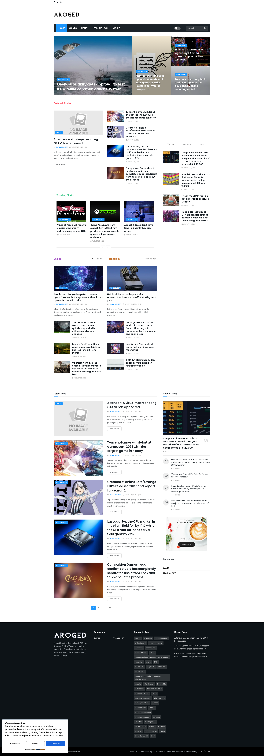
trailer (154, 731)
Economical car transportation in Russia (151, 657)
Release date (140, 708)
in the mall (139, 671)
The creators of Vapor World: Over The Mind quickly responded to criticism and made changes (84, 328)
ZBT (153, 736)
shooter (138, 722)
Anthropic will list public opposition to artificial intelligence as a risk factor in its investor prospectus (150, 82)
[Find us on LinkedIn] (61, 2)
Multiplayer (149, 684)
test (146, 731)
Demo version (140, 652)
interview (161, 667)
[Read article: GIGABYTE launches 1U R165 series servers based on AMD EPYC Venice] (115, 364)
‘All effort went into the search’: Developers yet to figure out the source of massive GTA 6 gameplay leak (86, 368)
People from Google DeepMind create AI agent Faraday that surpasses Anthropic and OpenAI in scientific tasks (78, 297)
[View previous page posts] (103, 247)
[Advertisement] (186, 118)
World (116, 28)
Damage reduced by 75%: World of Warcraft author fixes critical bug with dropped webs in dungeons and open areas (141, 328)
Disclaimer (159, 751)
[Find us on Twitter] (58, 2)
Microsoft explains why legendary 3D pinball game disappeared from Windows (190, 54)
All (93, 259)
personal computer (143, 698)
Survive (138, 731)
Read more (62, 164)
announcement (161, 638)
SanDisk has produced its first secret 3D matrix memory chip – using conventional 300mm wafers (196, 180)
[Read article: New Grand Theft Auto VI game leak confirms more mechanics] (115, 349)
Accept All (55, 743)
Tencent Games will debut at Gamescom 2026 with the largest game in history (141, 115)
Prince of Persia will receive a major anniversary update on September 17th (71, 228)
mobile (138, 684)
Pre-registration (141, 703)
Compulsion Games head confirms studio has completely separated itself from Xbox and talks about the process (141, 174)
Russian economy (142, 717)
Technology (101, 28)
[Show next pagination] (116, 608)
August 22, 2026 (98, 241)
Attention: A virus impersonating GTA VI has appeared (76, 141)
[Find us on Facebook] (54, 2)
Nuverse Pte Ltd (141, 693)
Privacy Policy (191, 751)
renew (152, 708)
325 (110, 607)
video (162, 731)
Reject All (35, 743)
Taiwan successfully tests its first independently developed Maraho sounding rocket (190, 84)
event (148, 662)
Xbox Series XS (141, 736)
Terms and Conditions (174, 751)
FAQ (155, 662)
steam (151, 726)
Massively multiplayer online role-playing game (149, 677)
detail (152, 652)
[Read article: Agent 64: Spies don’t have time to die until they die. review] (139, 211)
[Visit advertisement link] (186, 534)
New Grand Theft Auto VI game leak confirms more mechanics (140, 347)
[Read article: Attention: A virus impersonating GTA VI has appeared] (78, 123)
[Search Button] (205, 28)
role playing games (143, 712)
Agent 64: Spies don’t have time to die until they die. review (138, 228)
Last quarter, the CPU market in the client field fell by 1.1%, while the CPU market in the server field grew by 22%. (141, 152)
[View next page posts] (108, 247)
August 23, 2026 (80, 94)
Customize (15, 743)
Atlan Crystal (140, 643)
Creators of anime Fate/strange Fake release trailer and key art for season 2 (140, 132)
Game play (139, 667)
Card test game (156, 643)
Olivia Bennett (65, 94)
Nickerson (139, 689)
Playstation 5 (159, 698)
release (155, 703)
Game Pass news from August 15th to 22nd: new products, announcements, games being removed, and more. (105, 231)
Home (62, 28)
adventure (148, 638)
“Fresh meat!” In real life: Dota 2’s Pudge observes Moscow (195, 199)
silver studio (140, 726)
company (139, 648)
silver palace (150, 722)
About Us (133, 751)
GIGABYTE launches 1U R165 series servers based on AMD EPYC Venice (140, 363)
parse (154, 693)
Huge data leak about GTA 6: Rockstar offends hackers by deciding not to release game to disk (195, 216)
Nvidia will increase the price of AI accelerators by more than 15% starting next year (131, 297)
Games (73, 28)
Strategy (161, 726)
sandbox (156, 717)
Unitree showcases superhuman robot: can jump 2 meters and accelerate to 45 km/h (190, 503)
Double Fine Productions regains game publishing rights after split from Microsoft (86, 348)
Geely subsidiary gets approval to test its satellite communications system (91, 87)
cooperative (151, 648)
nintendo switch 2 (154, 689)
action (138, 638)
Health (85, 28)
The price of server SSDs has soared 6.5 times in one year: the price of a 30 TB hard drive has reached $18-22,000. (196, 158)
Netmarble (161, 684)
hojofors (151, 667)
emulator (139, 662)
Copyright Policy (146, 751)
